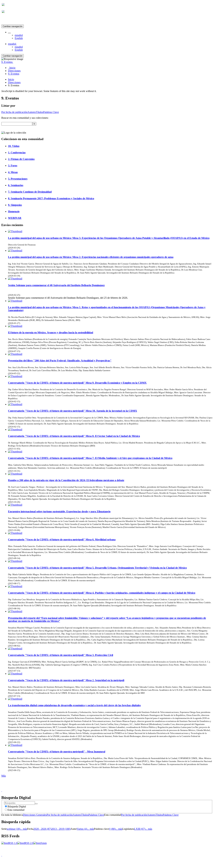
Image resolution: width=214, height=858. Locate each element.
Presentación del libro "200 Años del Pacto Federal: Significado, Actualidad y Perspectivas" (60, 360)
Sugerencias (112, 787)
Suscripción (8, 19)
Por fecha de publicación (14, 112)
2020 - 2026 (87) (42, 828)
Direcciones (14, 82)
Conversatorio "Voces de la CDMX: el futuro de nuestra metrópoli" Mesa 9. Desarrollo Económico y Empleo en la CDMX (77, 382)
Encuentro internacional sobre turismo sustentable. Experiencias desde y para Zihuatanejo (59, 511)
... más (23, 828)
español (19, 35)
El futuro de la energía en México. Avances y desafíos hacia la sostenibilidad (50, 332)
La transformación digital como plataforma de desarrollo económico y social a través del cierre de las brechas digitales (74, 705)
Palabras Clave (51, 112)
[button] (9, 33)
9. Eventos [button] (7, 62)
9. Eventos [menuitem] (13, 73)
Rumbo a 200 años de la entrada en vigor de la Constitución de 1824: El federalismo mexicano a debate (66, 480)
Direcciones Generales (35, 814)
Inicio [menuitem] (11, 67)
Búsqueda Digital (17, 806)
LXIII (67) (139, 828)
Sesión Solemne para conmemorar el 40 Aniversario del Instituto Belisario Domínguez (56, 285)
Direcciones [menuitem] (14, 70)
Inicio (11, 79)
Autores (31, 112)
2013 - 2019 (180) (61, 828)
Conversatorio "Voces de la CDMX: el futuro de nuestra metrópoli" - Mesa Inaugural (56, 751)
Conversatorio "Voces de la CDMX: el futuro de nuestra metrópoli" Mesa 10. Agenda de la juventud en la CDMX (72, 410)
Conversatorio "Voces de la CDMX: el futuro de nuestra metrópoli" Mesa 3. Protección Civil (60, 655)
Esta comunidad (16, 809)
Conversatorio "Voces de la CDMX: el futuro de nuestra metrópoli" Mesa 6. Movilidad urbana (62, 539)
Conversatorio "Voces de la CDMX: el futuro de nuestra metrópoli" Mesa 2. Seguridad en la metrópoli (66, 680)
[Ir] (36, 803)
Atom (44, 843)
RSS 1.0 (13, 843)
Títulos (39, 112)
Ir (34, 124)
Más (3, 775)
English (19, 38)
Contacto (99, 787)
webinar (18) (13, 828)
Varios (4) (82, 828)
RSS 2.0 (29, 843)
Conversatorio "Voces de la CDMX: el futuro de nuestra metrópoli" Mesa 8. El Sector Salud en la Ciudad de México (74, 436)
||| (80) (112, 828)
